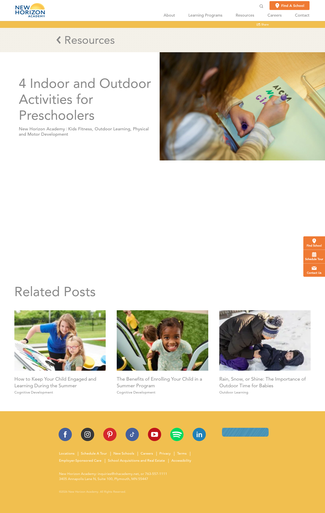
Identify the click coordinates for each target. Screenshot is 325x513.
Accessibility (181, 460)
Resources (245, 15)
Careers (275, 15)
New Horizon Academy (42, 129)
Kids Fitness (80, 129)
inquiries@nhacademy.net (118, 474)
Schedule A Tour (94, 453)
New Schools (123, 453)
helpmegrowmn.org (178, 255)
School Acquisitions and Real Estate (136, 460)
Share (264, 24)
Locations (67, 453)
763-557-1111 (156, 474)
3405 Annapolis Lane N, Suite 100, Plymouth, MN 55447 (103, 479)
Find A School (292, 6)
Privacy (165, 453)
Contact (302, 15)
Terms (182, 453)
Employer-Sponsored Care (80, 460)
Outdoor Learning (112, 129)
